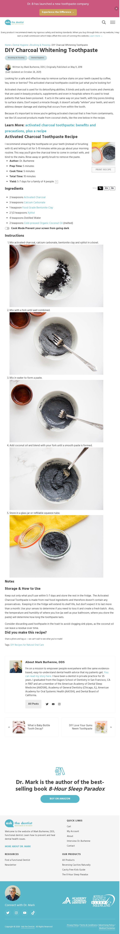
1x (100, 188)
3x (112, 188)
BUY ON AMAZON (60, 799)
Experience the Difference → (58, 12)
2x (106, 188)
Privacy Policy (72, 925)
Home (8, 45)
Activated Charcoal (34, 197)
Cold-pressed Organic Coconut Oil (43, 223)
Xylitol (31, 213)
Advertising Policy (106, 925)
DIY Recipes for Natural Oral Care (27, 645)
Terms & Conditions (88, 925)
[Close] (116, 8)
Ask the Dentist (28, 926)
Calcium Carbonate (34, 202)
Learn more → (96, 36)
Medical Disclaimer (107, 928)
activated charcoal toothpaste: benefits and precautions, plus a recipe (50, 128)
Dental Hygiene (20, 45)
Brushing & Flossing (40, 45)
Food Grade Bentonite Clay (37, 208)
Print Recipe (103, 170)
